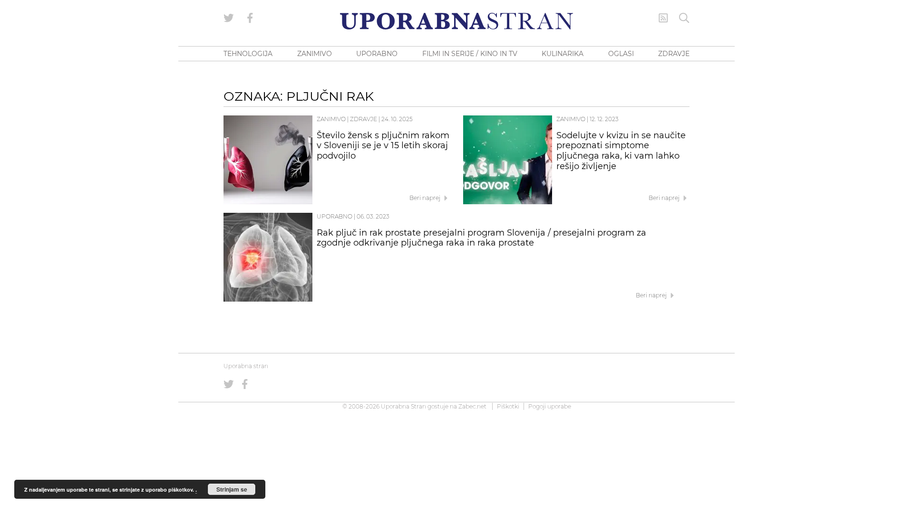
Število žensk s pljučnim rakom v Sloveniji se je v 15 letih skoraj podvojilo (383, 146)
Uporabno (334, 216)
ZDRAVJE (674, 53)
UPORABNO (377, 53)
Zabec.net (472, 406)
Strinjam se (231, 489)
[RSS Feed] (663, 18)
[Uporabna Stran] (456, 21)
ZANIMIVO (314, 53)
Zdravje (363, 119)
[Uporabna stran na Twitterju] (228, 18)
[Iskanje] (684, 18)
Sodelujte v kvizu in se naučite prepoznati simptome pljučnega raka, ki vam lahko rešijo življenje (621, 150)
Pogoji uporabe (549, 406)
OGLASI (621, 53)
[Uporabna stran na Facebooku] (250, 18)
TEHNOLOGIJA (247, 53)
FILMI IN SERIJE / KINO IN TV (469, 53)
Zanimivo (331, 119)
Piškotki (508, 406)
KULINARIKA (562, 53)
